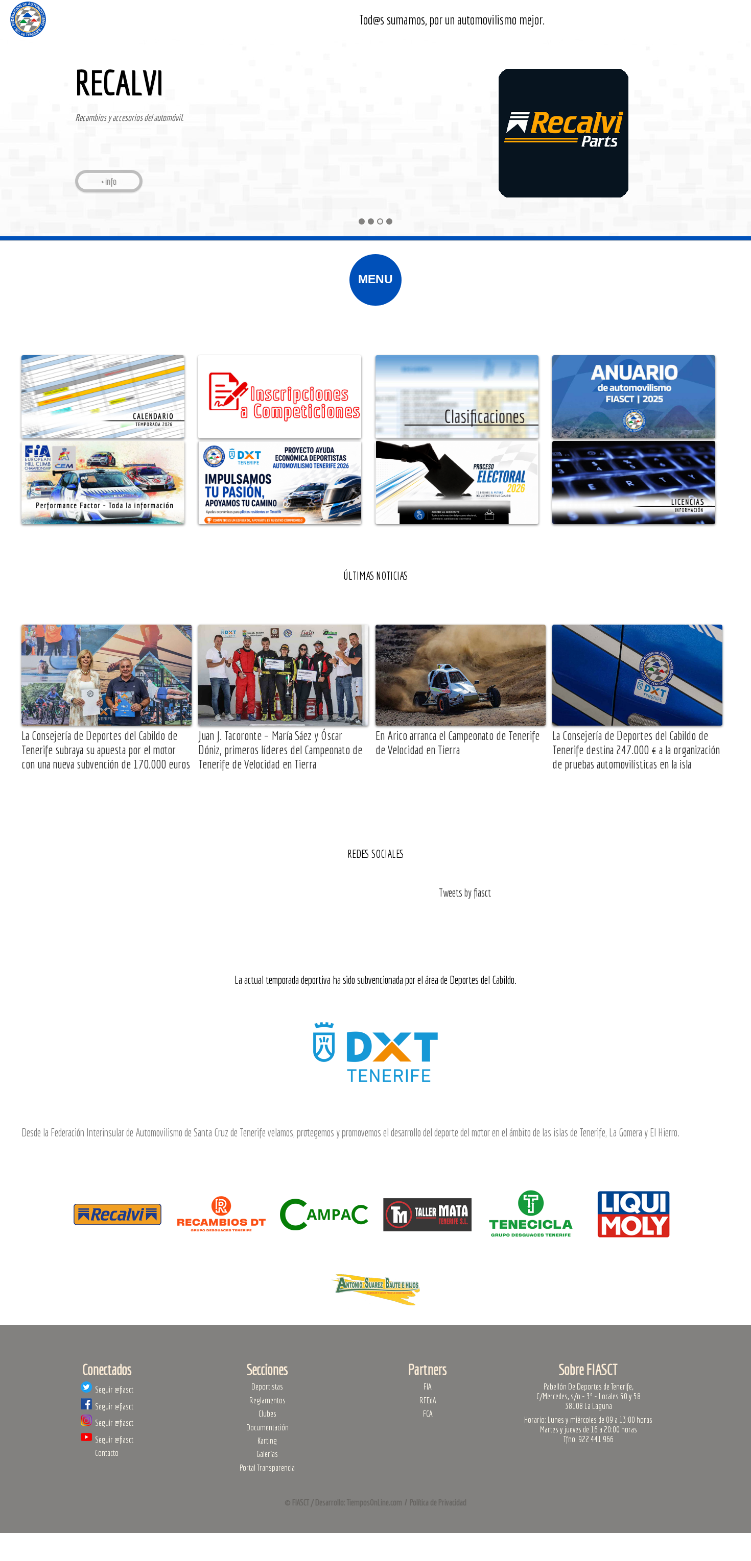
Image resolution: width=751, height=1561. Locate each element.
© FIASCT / (300, 1502)
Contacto (107, 1452)
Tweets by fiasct (465, 892)
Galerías (267, 1453)
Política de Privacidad (438, 1502)
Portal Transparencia (267, 1467)
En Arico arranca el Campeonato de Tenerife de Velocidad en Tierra (457, 742)
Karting (267, 1440)
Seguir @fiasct (112, 1389)
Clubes (267, 1413)
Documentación (267, 1427)
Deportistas (267, 1386)
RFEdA (427, 1400)
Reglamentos (267, 1400)
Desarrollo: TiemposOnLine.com (358, 1502)
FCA (428, 1413)
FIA (428, 1386)
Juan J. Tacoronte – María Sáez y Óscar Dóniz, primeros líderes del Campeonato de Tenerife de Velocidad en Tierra (280, 749)
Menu (375, 279)
